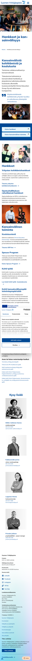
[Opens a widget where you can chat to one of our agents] (26, 658)
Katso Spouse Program (10, 264)
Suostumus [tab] (6, 314)
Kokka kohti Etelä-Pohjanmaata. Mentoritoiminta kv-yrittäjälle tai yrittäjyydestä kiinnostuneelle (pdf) (16, 380)
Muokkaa (15, 345)
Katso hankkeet (10, 129)
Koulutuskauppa (6, 629)
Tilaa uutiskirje (8, 650)
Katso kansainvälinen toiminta (15, 134)
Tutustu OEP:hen (7, 247)
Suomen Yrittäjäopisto (8, 618)
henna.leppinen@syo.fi (12, 502)
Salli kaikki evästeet (16, 340)
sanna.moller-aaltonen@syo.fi (14, 428)
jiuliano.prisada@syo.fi (12, 539)
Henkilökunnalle (7, 657)
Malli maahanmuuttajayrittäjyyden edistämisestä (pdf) (12, 368)
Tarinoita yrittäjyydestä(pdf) (10, 362)
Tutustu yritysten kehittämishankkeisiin (9, 185)
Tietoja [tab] (26, 314)
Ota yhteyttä (5, 635)
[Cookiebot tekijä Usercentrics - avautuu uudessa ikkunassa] (23, 310)
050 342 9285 (9, 464)
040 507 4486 (9, 500)
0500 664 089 (9, 537)
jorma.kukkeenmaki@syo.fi (13, 465)
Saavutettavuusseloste (8, 632)
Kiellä (16, 350)
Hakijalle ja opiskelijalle (8, 624)
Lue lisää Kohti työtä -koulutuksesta (14, 282)
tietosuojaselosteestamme (15, 334)
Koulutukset (5, 621)
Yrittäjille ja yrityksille (7, 627)
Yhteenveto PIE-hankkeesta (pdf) (11, 364)
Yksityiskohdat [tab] (16, 314)
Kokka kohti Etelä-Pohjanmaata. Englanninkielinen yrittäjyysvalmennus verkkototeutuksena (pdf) (13, 373)
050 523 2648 (9, 427)
